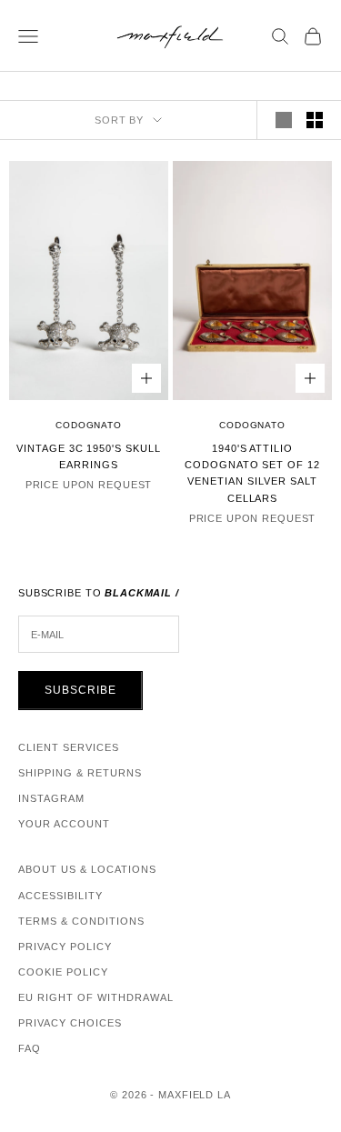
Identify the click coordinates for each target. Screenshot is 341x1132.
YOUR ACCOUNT (64, 823)
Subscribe (80, 690)
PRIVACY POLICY (65, 946)
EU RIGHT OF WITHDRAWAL (96, 997)
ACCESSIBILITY (60, 895)
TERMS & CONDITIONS (81, 921)
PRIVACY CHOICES (70, 1022)
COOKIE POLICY (63, 972)
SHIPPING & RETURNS (80, 772)
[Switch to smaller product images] (314, 120)
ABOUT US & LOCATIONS (87, 869)
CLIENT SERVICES (68, 747)
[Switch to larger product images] (284, 120)
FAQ (29, 1048)
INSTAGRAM (51, 798)
